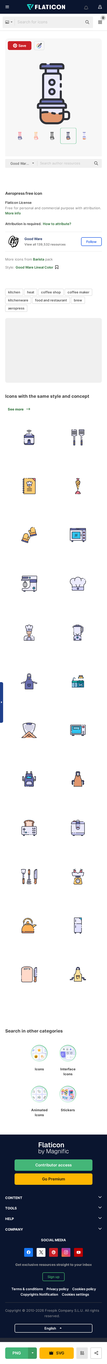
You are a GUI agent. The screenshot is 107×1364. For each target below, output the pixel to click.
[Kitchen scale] (78, 876)
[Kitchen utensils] (29, 876)
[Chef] (29, 632)
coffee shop (51, 292)
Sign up (53, 1277)
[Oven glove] (29, 535)
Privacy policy (57, 1289)
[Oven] (78, 535)
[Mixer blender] (29, 584)
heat (30, 292)
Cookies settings (75, 1294)
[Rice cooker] (29, 437)
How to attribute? (57, 224)
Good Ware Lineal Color (34, 267)
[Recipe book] (29, 486)
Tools (11, 1208)
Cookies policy (84, 1289)
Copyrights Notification (39, 1294)
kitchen (14, 292)
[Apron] (29, 681)
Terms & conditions (27, 1289)
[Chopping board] (29, 974)
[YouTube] (78, 1252)
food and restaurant (51, 300)
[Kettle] (29, 925)
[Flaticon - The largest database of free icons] (46, 7)
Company (14, 1229)
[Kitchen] (78, 681)
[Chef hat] (78, 584)
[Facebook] (28, 1252)
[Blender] (78, 632)
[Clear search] (76, 22)
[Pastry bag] (78, 486)
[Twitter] (41, 1252)
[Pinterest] (53, 1252)
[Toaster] (29, 827)
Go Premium (53, 1179)
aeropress (16, 308)
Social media (53, 1240)
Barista (38, 259)
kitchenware (18, 300)
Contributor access (53, 1165)
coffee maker (78, 292)
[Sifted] (29, 730)
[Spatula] (78, 437)
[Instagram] (66, 1252)
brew (78, 300)
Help (9, 1219)
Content (13, 1198)
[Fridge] (78, 925)
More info (13, 213)
